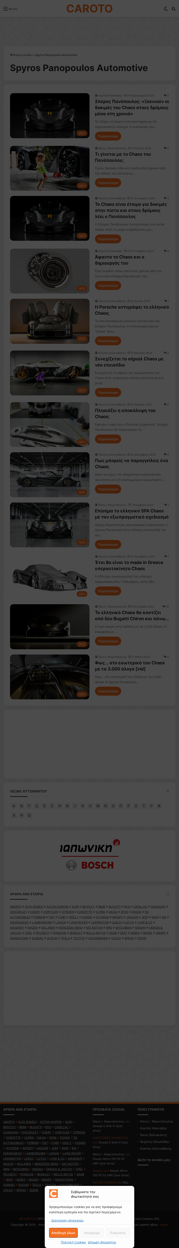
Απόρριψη (92, 1233)
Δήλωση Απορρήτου (102, 1242)
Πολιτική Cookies (73, 1242)
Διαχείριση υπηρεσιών (67, 1220)
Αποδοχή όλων (63, 1233)
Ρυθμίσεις (118, 1233)
